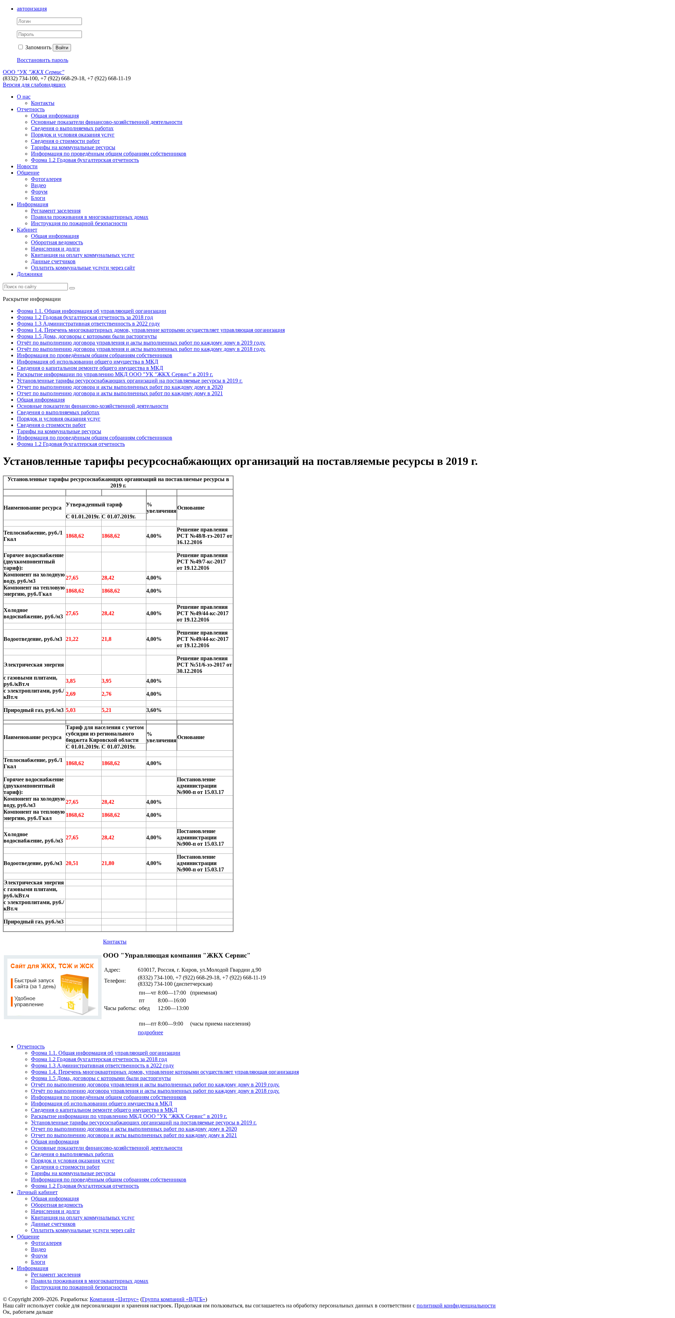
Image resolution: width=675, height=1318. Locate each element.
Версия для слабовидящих (34, 85)
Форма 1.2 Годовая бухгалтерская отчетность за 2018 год (85, 317)
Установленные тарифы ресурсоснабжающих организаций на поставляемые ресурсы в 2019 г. (130, 381)
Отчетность (31, 109)
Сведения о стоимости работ (65, 141)
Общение (28, 173)
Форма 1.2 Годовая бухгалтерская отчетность (85, 160)
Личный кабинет (37, 1192)
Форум (39, 192)
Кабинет (27, 230)
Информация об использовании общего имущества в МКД (87, 362)
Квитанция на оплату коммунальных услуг (83, 255)
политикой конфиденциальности (456, 1305)
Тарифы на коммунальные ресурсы (73, 147)
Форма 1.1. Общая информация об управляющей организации (91, 311)
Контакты (42, 103)
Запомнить (37, 47)
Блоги (38, 198)
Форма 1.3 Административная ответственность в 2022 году (88, 324)
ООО (33, 72)
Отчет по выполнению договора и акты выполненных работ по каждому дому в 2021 (120, 393)
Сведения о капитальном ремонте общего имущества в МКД (90, 368)
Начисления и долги (55, 249)
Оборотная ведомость (57, 242)
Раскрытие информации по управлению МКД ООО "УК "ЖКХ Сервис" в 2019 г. (115, 374)
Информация (32, 204)
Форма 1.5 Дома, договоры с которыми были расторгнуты (87, 336)
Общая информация (55, 116)
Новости (27, 166)
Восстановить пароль (42, 60)
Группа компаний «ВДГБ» (173, 1299)
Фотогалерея (46, 179)
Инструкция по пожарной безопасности (79, 223)
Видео (38, 185)
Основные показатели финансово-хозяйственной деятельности (106, 122)
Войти (62, 47)
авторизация (32, 9)
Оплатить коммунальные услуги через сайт (83, 268)
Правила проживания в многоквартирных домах (89, 217)
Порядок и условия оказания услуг (73, 135)
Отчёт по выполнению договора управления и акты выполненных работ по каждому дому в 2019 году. (141, 343)
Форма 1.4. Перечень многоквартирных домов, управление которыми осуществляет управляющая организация (151, 330)
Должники (30, 274)
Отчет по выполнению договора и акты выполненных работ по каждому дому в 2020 (120, 387)
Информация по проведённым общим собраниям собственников (108, 154)
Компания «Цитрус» (114, 1299)
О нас (24, 97)
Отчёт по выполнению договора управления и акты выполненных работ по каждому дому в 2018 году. (141, 349)
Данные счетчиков (53, 261)
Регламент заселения (56, 211)
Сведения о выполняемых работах (72, 128)
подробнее (150, 1032)
